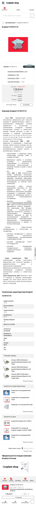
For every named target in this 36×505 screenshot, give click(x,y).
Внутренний (7, 330)
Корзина (31, 10)
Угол (5, 349)
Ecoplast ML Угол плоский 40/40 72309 (22, 404)
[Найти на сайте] (32, 16)
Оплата (11, 480)
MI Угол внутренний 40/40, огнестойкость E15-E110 (21, 490)
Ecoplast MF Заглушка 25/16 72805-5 (21, 421)
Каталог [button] (5, 480)
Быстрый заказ (11, 104)
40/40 (5, 344)
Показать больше (28, 381)
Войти (18, 10)
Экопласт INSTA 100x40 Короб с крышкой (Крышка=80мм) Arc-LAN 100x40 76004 (21, 376)
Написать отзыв (28, 451)
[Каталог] (3, 3)
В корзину (26, 104)
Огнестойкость (8, 335)
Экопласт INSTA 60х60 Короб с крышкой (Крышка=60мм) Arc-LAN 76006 (21, 369)
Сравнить (4, 502)
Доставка (18, 480)
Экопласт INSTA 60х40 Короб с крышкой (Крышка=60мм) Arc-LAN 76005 (21, 362)
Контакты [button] (4, 10)
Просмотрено (25, 502)
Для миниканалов (10, 22)
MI (4, 340)
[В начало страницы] (32, 501)
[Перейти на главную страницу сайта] (14, 3)
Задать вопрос (35, 252)
